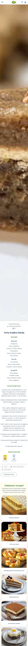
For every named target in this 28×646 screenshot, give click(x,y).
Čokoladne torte (9, 474)
